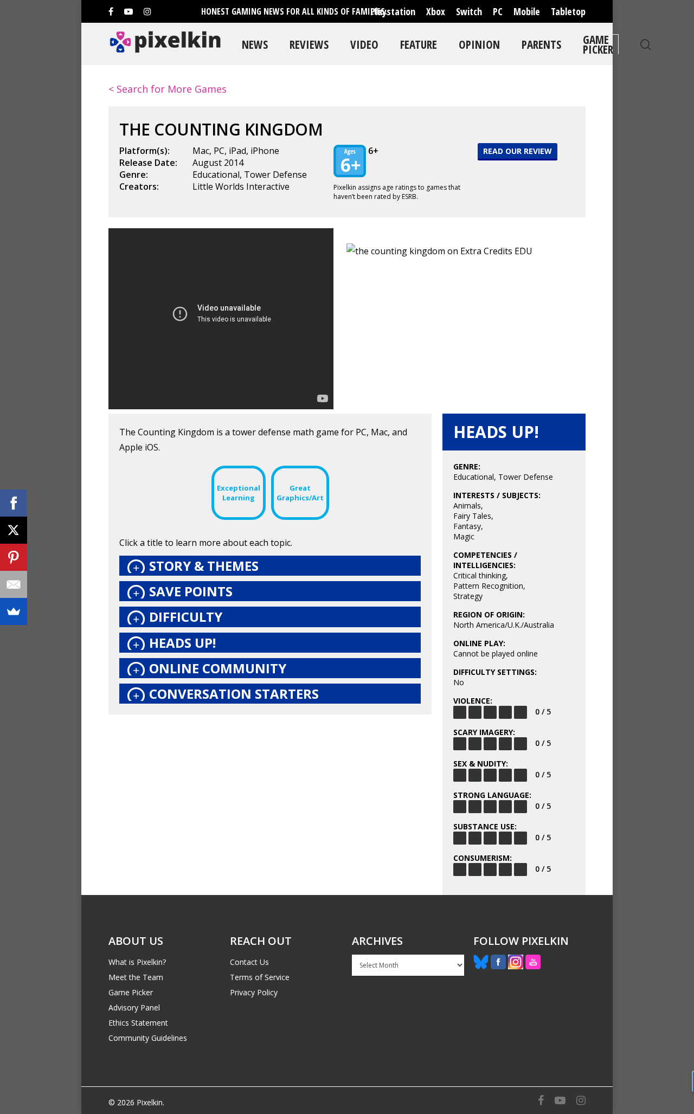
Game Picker (598, 44)
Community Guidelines (147, 1038)
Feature (418, 44)
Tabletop (568, 11)
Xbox (435, 11)
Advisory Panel (134, 1007)
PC (498, 11)
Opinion (479, 44)
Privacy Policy (254, 992)
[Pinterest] (13, 557)
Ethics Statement (138, 1023)
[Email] (13, 584)
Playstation (392, 11)
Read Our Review (517, 151)
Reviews (309, 44)
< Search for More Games (167, 88)
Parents (541, 44)
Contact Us (249, 962)
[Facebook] (13, 503)
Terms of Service (260, 977)
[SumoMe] (13, 611)
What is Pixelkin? (137, 962)
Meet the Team (135, 977)
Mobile (526, 11)
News (255, 44)
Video (364, 44)
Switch (469, 11)
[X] (13, 530)
